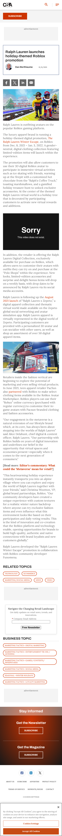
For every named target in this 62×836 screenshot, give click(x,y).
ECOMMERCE (29, 573)
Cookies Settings (31, 797)
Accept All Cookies (31, 831)
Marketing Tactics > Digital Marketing (24, 645)
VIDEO (50, 580)
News (38, 580)
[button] (57, 5)
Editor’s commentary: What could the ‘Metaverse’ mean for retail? (29, 467)
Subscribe (15, 16)
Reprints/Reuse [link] (35, 789)
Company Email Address (24, 619)
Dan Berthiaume (24, 67)
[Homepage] (7, 5)
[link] (6, 82)
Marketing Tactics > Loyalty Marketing (25, 682)
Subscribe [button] (31, 730)
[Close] (58, 807)
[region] (31, 819)
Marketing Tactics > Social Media (22, 669)
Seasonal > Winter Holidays (19, 675)
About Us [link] (10, 782)
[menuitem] (6, 82)
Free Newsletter (31, 627)
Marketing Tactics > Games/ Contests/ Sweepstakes (24, 661)
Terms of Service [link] (16, 789)
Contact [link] (50, 789)
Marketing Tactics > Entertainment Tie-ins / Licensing (27, 653)
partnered (15, 391)
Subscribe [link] (22, 782)
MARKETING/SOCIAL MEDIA (17, 580)
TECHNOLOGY (11, 573)
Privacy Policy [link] (49, 782)
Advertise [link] (34, 782)
